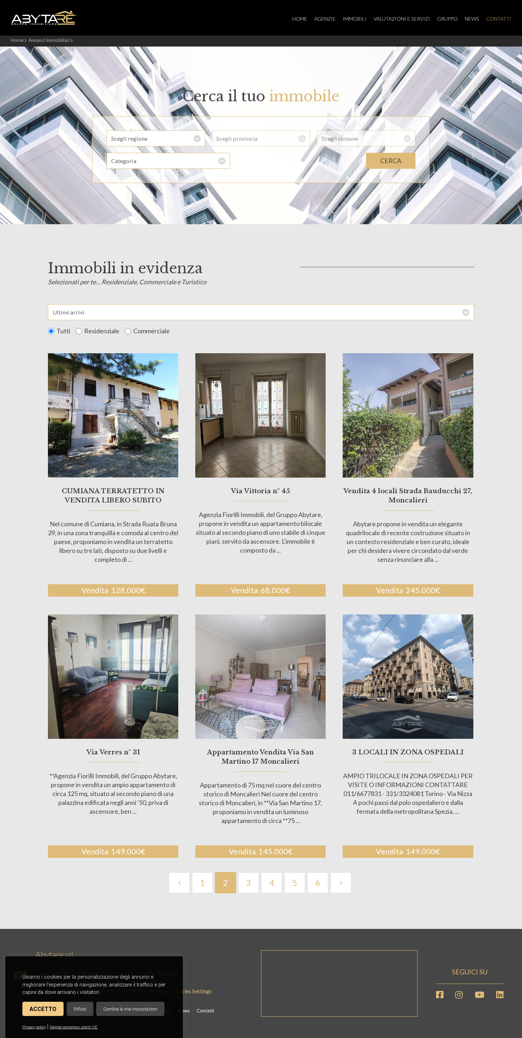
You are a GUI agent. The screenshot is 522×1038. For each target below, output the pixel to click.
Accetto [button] (42, 1009)
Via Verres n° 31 (113, 752)
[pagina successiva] (341, 882)
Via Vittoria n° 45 (260, 491)
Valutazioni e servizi (402, 19)
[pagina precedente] (179, 882)
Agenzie (325, 19)
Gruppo (447, 19)
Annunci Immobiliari (49, 40)
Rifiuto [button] (80, 1009)
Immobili (354, 19)
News (472, 19)
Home (299, 19)
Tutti (63, 331)
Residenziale (101, 331)
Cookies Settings (192, 991)
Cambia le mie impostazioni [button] (130, 1009)
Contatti (498, 19)
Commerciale (151, 331)
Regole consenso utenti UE (74, 1027)
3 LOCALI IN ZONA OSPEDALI (407, 752)
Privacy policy (34, 1027)
